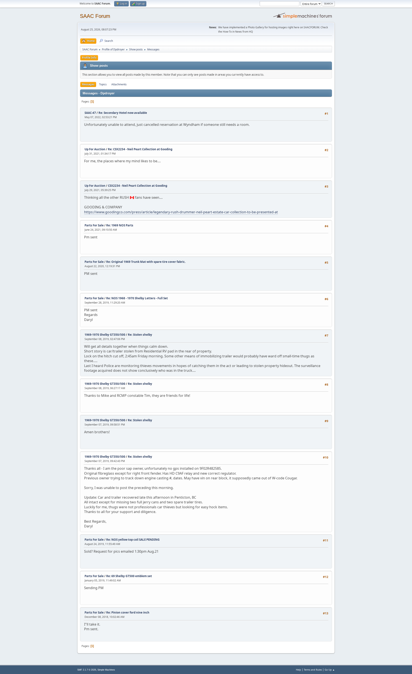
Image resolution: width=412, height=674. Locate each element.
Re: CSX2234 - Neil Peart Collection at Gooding (140, 149)
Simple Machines (106, 669)
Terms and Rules (313, 669)
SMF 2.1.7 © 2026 (86, 669)
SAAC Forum (95, 16)
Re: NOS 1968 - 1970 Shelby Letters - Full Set (137, 298)
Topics (103, 84)
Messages (88, 84)
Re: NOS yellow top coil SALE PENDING (133, 540)
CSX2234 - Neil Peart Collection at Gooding (137, 186)
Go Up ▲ (330, 669)
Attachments (119, 84)
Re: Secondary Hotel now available (122, 113)
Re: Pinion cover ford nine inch (127, 612)
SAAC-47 (90, 113)
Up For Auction (95, 149)
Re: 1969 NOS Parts (119, 225)
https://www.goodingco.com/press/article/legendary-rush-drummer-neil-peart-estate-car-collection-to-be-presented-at (181, 212)
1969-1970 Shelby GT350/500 (105, 335)
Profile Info (89, 57)
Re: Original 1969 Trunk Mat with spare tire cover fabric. (146, 262)
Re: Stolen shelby (140, 335)
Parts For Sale (94, 225)
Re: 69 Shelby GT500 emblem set (129, 576)
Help (298, 669)
